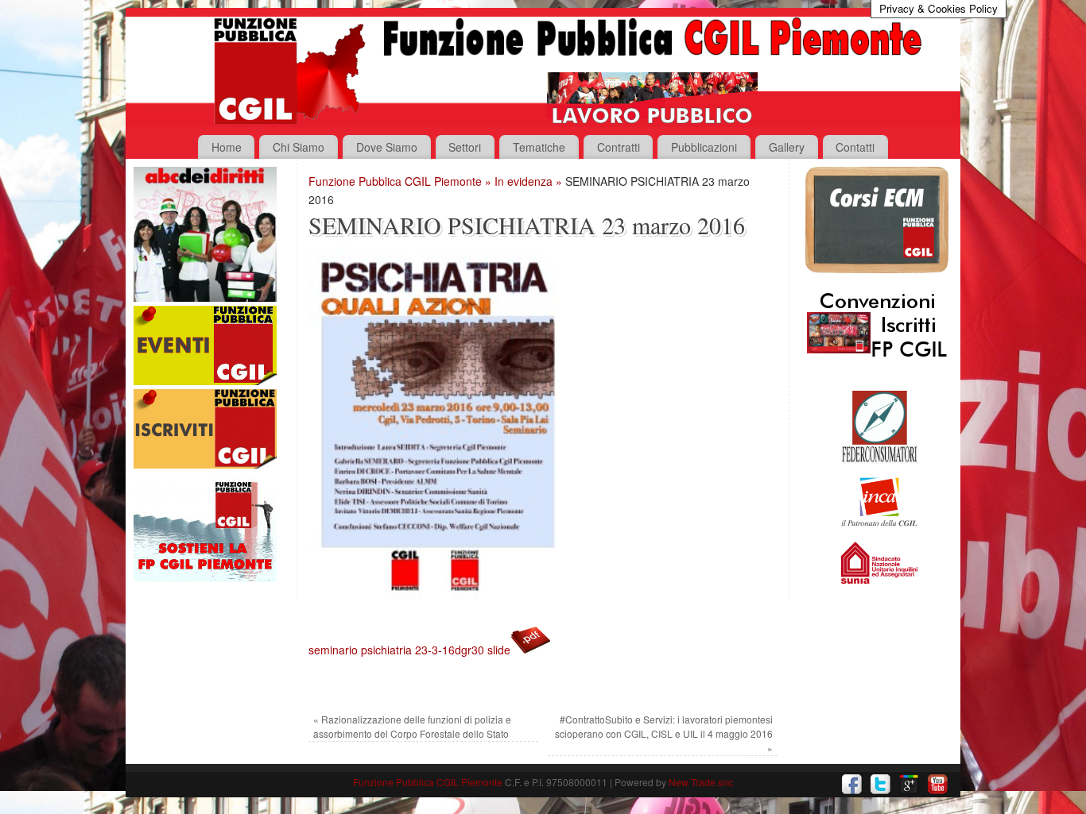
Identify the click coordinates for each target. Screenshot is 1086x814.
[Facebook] (852, 784)
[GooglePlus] (909, 784)
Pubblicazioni (704, 147)
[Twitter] (881, 784)
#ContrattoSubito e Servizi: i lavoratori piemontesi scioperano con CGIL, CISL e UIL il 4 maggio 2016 (664, 733)
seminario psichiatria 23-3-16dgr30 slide (409, 650)
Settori (464, 147)
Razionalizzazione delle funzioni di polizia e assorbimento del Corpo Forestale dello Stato (412, 726)
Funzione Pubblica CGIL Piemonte (427, 782)
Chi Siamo (298, 147)
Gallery (787, 147)
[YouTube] (938, 784)
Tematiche (539, 147)
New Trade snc (701, 782)
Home (226, 147)
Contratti (618, 147)
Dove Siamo (386, 147)
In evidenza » (530, 181)
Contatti (855, 147)
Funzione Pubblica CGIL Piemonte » (401, 181)
